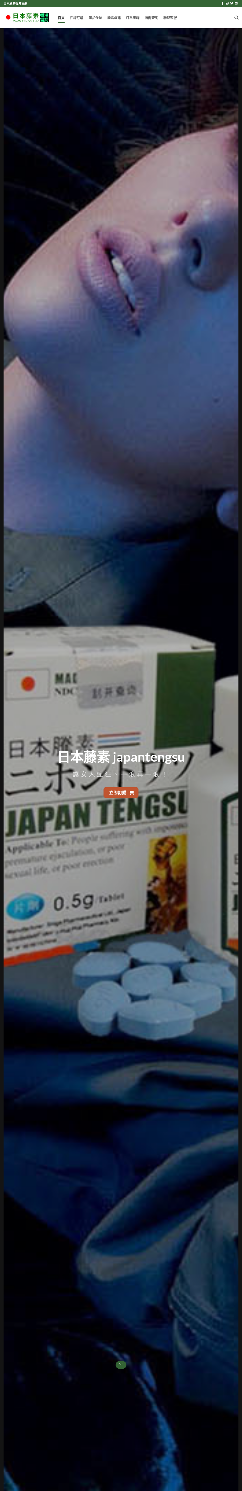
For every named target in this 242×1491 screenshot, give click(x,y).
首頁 (61, 18)
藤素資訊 (114, 18)
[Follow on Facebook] (222, 3)
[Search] (236, 18)
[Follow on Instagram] (227, 3)
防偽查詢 (151, 18)
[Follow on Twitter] (231, 3)
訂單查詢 (132, 18)
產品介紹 (95, 18)
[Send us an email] (236, 3)
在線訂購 (76, 18)
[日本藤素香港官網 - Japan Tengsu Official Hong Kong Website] (27, 17)
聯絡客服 (170, 18)
